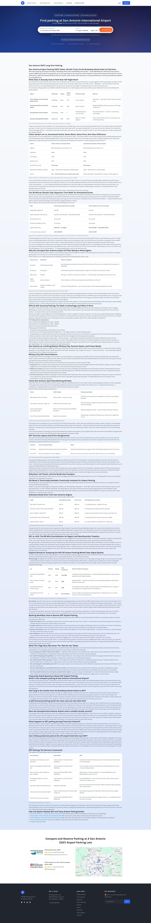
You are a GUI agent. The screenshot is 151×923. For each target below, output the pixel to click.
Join (127, 901)
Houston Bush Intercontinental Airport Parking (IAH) (45, 815)
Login (119, 3)
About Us (79, 899)
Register (126, 3)
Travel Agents (81, 912)
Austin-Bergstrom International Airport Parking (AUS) (46, 817)
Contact (79, 915)
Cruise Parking (58, 3)
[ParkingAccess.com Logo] (22, 3)
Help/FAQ (69, 3)
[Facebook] (24, 902)
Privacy (79, 905)
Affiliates (79, 910)
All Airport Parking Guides (38, 821)
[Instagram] (30, 902)
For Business (81, 897)
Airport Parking (31, 3)
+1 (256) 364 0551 (79, 3)
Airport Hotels (81, 894)
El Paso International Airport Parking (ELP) (42, 819)
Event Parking (81, 902)
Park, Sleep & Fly (44, 3)
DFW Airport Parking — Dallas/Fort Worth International (46, 813)
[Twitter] (21, 902)
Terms (79, 907)
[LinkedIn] (27, 902)
